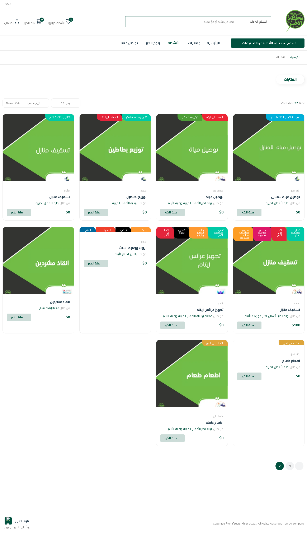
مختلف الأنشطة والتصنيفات (269, 43)
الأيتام (220, 303)
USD (8, 4)
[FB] (8, 521)
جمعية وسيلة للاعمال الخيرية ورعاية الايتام (188, 316)
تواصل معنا (129, 43)
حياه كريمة (218, 190)
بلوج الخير (153, 43)
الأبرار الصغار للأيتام (125, 254)
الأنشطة (174, 43)
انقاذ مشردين (60, 302)
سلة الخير (247, 212)
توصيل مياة (214, 197)
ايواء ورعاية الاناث (133, 248)
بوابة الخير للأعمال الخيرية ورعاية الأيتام (190, 203)
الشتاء (144, 190)
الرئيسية (213, 43)
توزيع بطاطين (136, 197)
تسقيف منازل (59, 197)
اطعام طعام (291, 360)
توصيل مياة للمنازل (285, 197)
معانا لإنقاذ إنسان (49, 308)
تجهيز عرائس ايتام (210, 309)
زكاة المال (295, 190)
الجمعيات (195, 43)
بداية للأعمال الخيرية (277, 203)
